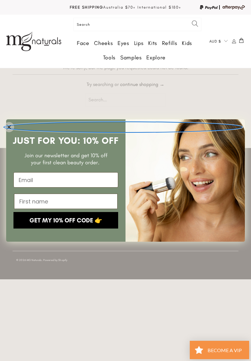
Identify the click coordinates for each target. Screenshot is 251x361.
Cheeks (103, 43)
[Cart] (241, 41)
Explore (155, 57)
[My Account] (234, 41)
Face (83, 43)
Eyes (123, 43)
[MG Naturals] (33, 41)
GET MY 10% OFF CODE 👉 (65, 220)
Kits (152, 43)
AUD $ (215, 41)
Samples (130, 57)
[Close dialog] (123, 127)
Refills (169, 43)
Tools (109, 57)
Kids (187, 43)
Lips (139, 43)
